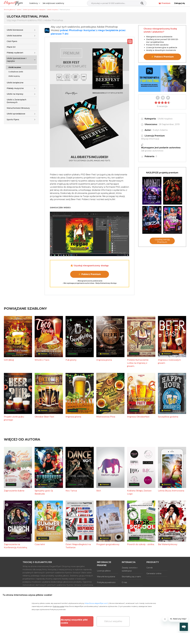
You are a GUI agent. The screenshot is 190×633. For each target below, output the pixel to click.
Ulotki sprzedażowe (16, 114)
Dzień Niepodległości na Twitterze (78, 546)
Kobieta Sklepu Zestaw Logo (139, 492)
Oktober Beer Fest (44, 417)
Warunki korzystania (106, 576)
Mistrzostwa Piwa (105, 417)
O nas (124, 582)
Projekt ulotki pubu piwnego (14, 418)
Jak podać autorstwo (152, 150)
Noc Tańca (71, 490)
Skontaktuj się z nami (131, 576)
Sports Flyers (13, 119)
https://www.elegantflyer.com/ (96, 603)
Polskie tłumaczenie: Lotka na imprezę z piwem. (138, 363)
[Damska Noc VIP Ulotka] (172, 220)
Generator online (153, 573)
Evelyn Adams (160, 130)
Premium (166, 3)
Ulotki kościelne (14, 35)
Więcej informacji (150, 139)
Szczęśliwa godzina (168, 417)
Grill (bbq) (9, 360)
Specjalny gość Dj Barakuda (44, 492)
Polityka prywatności (106, 582)
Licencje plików (104, 571)
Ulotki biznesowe (15, 30)
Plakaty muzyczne (15, 88)
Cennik (149, 568)
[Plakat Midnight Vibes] (151, 191)
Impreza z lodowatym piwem (169, 361)
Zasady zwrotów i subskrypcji (130, 569)
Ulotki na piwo (165, 118)
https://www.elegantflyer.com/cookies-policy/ (81, 606)
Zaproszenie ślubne (14, 490)
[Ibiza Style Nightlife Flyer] (151, 220)
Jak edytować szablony (53, 3)
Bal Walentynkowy (167, 544)
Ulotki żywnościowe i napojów (16, 59)
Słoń (98, 490)
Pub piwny (71, 360)
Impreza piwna (104, 360)
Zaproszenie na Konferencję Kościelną (15, 546)
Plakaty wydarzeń (15, 53)
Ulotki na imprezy (15, 94)
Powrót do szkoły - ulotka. (140, 544)
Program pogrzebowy (107, 544)
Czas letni (40, 544)
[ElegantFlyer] (13, 3)
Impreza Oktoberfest (138, 417)
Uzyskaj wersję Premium (162, 240)
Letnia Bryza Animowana (171, 490)
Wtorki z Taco (42, 360)
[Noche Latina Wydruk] (172, 191)
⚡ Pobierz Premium (89, 274)
